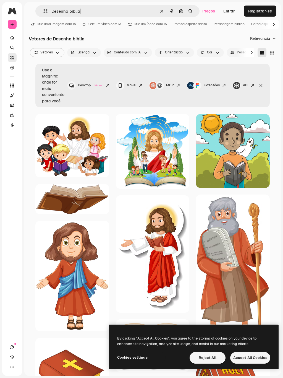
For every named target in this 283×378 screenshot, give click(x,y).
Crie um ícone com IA (150, 24)
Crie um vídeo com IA (104, 24)
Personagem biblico (229, 24)
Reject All (207, 357)
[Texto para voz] (12, 125)
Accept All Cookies (250, 357)
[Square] (272, 52)
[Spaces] (12, 95)
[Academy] (12, 357)
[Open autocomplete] (43, 11)
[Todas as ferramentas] (12, 85)
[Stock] (12, 57)
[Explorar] (12, 67)
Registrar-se (260, 11)
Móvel (131, 85)
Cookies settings (132, 357)
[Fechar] (261, 85)
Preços (208, 11)
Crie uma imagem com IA (56, 24)
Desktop (90, 85)
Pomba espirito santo (190, 24)
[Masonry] (262, 52)
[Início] (12, 37)
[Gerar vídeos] (12, 115)
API (245, 85)
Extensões (212, 85)
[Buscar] (12, 47)
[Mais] (12, 367)
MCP (170, 85)
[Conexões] (12, 347)
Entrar (229, 11)
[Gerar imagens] (12, 105)
